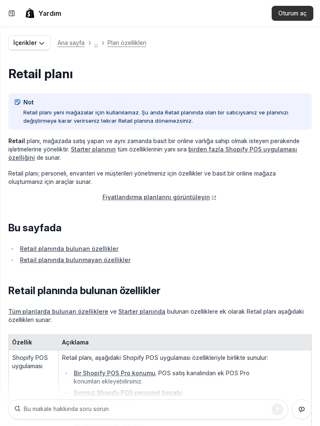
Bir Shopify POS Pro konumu (114, 372)
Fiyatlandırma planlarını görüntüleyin (156, 197)
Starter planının (93, 149)
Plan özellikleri (127, 42)
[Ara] (277, 409)
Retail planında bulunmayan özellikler (75, 259)
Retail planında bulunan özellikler (69, 248)
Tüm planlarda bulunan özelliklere (58, 311)
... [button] (96, 42)
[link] (43, 13)
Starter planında (141, 311)
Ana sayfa (71, 42)
